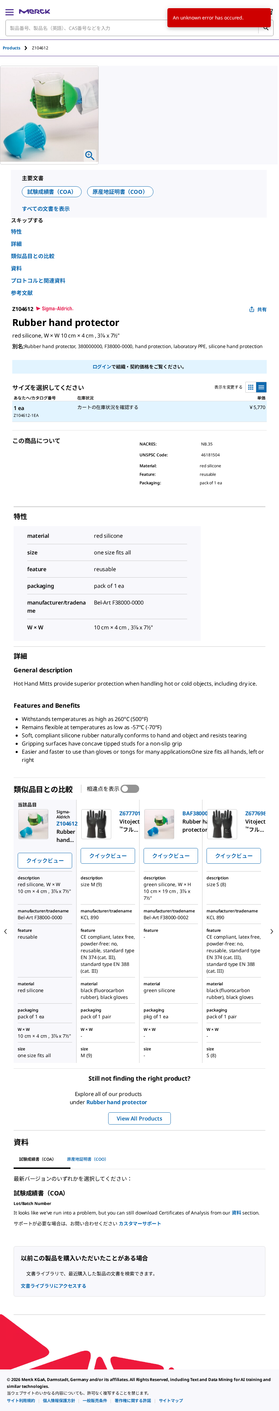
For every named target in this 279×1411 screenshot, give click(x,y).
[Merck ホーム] (34, 11)
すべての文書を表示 (46, 208)
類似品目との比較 (32, 256)
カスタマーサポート (140, 1223)
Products (11, 48)
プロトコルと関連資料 (38, 280)
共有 (262, 309)
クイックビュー (45, 860)
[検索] (265, 27)
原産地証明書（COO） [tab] (88, 1159)
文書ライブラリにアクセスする (53, 1286)
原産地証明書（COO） (120, 191)
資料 (16, 268)
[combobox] (139, 28)
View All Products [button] (139, 1118)
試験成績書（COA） (51, 191)
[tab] (17, 48)
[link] (21, 1401)
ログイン (102, 366)
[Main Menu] (9, 11)
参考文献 (22, 293)
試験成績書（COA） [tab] (37, 1159)
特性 (16, 231)
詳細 (16, 244)
